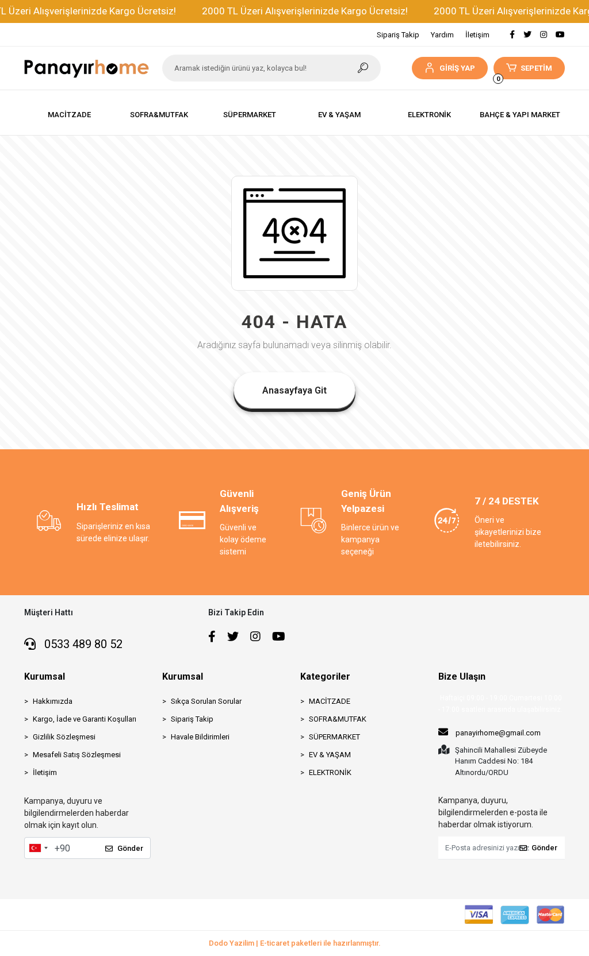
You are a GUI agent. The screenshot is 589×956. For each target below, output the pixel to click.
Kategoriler (325, 676)
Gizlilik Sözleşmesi (64, 737)
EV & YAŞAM (330, 754)
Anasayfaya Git (294, 390)
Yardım (442, 34)
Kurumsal (44, 676)
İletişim (477, 34)
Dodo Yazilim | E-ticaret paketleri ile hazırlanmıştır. (295, 943)
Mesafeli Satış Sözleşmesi (77, 754)
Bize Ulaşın (461, 676)
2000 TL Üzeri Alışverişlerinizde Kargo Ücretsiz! (305, 11)
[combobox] (38, 848)
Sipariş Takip (398, 34)
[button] (449, 68)
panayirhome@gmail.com (498, 732)
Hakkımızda (52, 701)
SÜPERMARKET (334, 737)
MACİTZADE (329, 701)
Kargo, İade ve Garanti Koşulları (84, 719)
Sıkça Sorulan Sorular (206, 701)
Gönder (130, 848)
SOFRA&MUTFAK (337, 719)
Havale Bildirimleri (200, 737)
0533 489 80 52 (82, 644)
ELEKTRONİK (330, 772)
